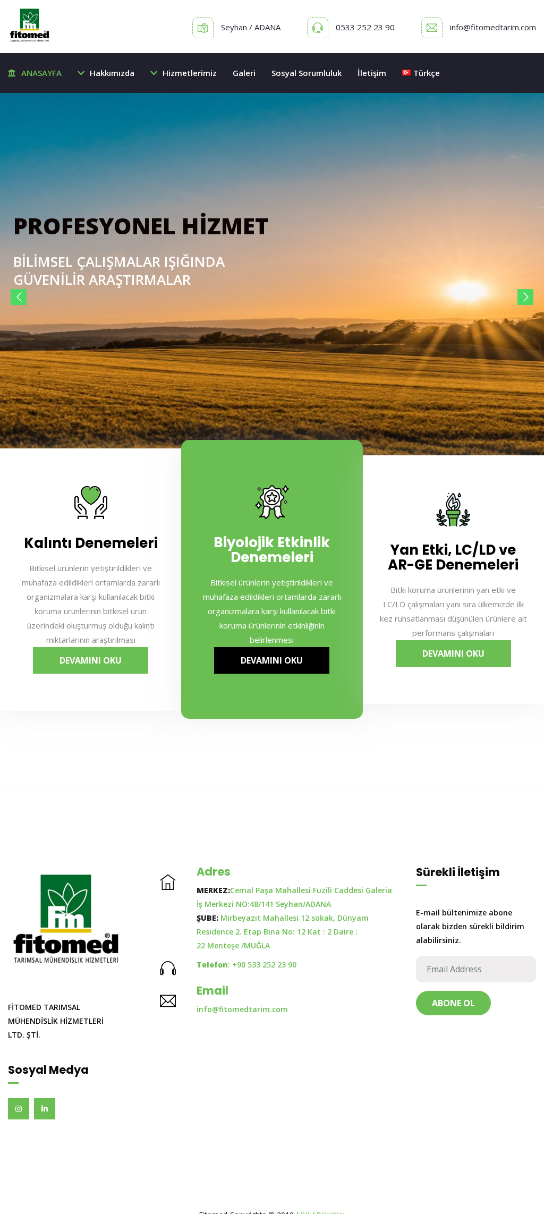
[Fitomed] (30, 26)
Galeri (244, 72)
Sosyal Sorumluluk (306, 72)
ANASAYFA (41, 72)
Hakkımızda (112, 72)
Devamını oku (91, 660)
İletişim (372, 72)
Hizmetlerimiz (190, 72)
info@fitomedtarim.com (493, 27)
